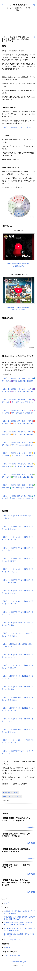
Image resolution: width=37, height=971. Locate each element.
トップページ (8, 903)
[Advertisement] (18, 23)
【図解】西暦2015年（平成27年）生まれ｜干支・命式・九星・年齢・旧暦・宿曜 (16, 882)
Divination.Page (18, 4)
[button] (34, 37)
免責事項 (7, 948)
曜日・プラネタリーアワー (13, 940)
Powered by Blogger (18, 962)
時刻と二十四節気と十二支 (11, 796)
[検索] (34, 5)
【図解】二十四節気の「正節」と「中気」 (17, 127)
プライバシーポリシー (12, 956)
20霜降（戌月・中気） (10, 792)
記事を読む (31, 827)
